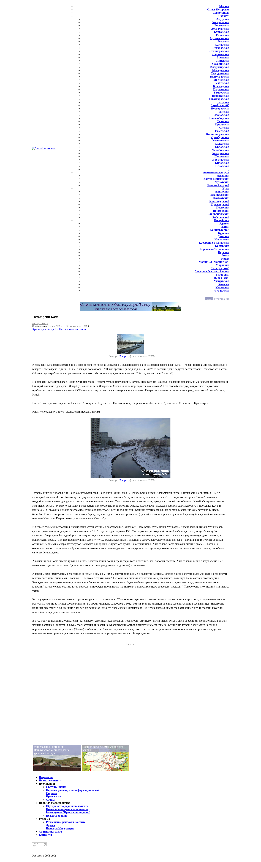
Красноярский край (44, 329)
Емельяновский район (72, 329)
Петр (123, 356)
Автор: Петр (40, 323)
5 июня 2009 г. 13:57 (58, 326)
